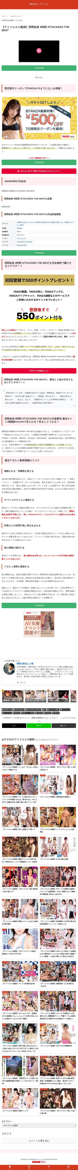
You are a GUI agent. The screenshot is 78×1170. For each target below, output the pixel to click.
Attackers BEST (22, 245)
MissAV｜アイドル (38, 1159)
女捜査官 (53, 222)
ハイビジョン (31, 222)
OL (49, 222)
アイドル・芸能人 (54, 709)
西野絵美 (20, 228)
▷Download (39, 68)
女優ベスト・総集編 (62, 222)
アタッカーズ (21, 238)
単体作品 (44, 222)
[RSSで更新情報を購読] (24, 682)
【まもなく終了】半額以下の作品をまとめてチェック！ (39, 171)
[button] (72, 696)
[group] (13, 696)
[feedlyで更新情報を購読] (21, 682)
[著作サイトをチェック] (18, 682)
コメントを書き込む (39, 1140)
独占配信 (38, 222)
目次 (37, 77)
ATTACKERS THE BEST (24, 242)
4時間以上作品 (21, 222)
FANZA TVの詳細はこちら (39, 371)
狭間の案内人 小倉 (25, 663)
